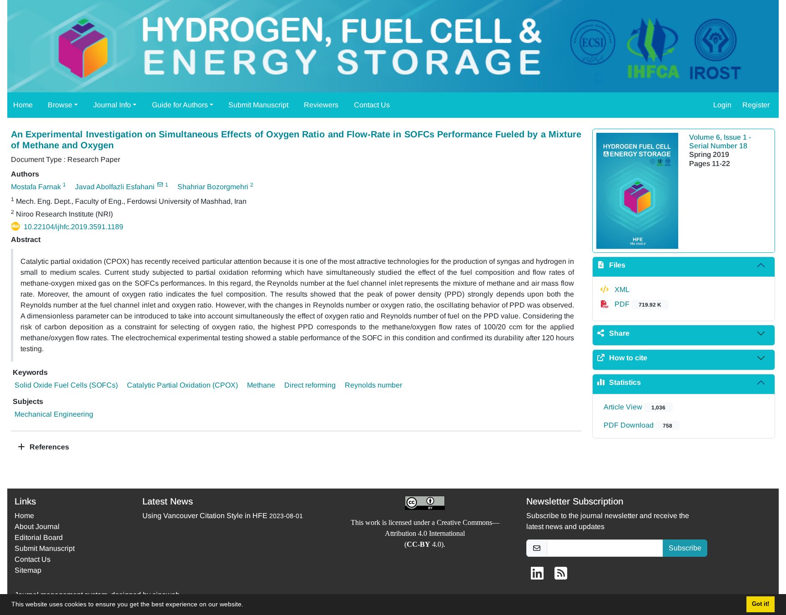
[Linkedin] (537, 576)
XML (621, 289)
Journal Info (112, 105)
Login (722, 105)
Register (756, 105)
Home (23, 105)
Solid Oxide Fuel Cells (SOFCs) (66, 385)
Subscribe (685, 548)
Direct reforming (310, 385)
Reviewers (321, 105)
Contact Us (372, 105)
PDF (637, 304)
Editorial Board (39, 537)
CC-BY (418, 544)
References (48, 447)
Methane (261, 385)
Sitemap (28, 570)
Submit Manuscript (258, 105)
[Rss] (561, 576)
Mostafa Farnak (36, 187)
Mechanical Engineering (54, 414)
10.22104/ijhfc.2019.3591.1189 (73, 227)
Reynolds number (373, 385)
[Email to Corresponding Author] (159, 184)
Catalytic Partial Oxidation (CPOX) (182, 385)
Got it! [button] (760, 604)
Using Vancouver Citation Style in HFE (204, 515)
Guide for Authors (180, 105)
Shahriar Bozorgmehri (212, 187)
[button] (246, 605)
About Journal (37, 526)
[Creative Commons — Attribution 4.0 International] (424, 503)
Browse (60, 105)
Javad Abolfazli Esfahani (115, 187)
